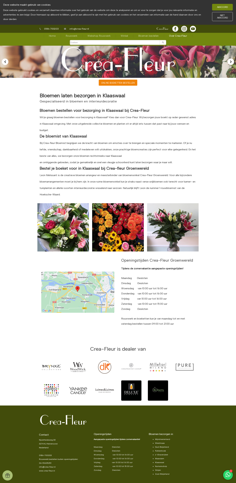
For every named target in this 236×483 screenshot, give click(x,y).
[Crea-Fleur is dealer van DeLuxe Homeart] (131, 390)
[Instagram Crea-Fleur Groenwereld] (184, 29)
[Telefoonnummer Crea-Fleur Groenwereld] (40, 29)
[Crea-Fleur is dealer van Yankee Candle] (78, 390)
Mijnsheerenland (162, 439)
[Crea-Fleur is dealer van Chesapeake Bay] (131, 367)
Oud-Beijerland (162, 447)
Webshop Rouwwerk (98, 36)
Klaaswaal (159, 462)
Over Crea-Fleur (178, 36)
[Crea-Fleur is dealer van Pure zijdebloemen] (185, 367)
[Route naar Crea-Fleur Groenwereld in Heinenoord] (77, 292)
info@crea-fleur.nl (47, 467)
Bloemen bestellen (148, 36)
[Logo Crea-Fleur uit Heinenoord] (163, 29)
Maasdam (159, 458)
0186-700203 (51, 28)
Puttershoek (160, 451)
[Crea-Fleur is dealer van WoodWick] (78, 367)
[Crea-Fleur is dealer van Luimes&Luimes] (105, 390)
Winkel (124, 36)
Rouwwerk (71, 36)
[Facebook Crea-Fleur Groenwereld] (175, 29)
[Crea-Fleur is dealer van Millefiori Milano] (158, 367)
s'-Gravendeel (161, 455)
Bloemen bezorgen (159, 434)
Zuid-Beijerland (162, 474)
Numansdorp (161, 466)
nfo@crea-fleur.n (79, 28)
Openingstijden (102, 434)
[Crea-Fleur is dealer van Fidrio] (51, 390)
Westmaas (160, 443)
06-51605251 (45, 463)
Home (52, 36)
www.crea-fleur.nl (47, 471)
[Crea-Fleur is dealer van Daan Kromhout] (105, 367)
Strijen (158, 470)
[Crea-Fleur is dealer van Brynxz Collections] (51, 367)
